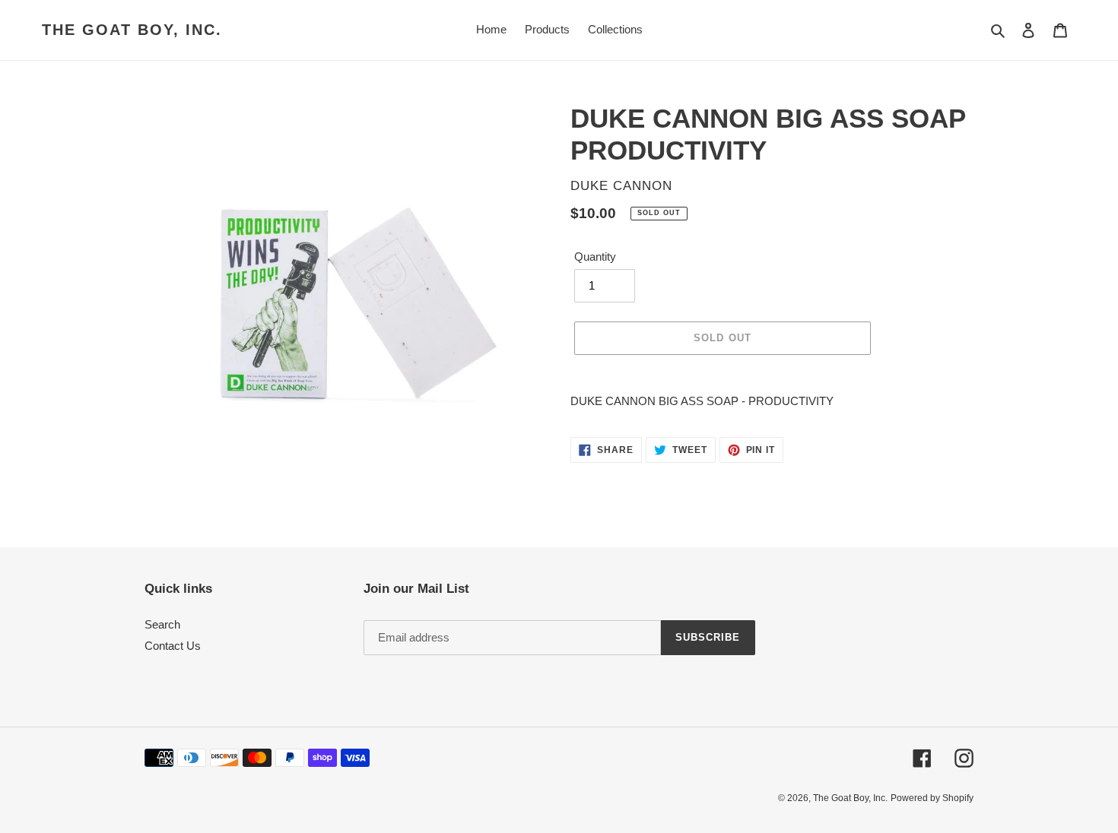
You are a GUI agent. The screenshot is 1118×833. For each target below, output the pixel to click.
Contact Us (173, 645)
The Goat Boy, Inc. (132, 29)
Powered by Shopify (932, 798)
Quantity (595, 256)
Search (162, 624)
